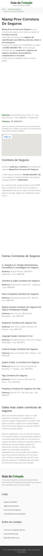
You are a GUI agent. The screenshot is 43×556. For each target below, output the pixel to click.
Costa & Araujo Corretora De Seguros (20, 349)
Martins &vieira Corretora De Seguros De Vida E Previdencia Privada (21, 308)
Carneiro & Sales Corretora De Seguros (21, 281)
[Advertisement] (21, 85)
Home (3, 9)
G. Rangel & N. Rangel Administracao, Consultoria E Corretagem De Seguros (20, 266)
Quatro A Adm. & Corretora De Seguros (20, 362)
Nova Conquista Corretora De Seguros (20, 294)
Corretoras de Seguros (14, 9)
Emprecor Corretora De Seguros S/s (19, 323)
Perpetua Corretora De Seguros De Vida (21, 388)
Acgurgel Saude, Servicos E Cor (17, 336)
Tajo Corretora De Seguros (14, 375)
